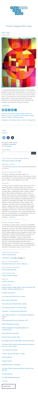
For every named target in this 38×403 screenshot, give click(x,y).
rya (7, 115)
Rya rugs (5, 32)
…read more (5, 105)
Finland (13, 113)
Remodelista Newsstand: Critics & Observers (14, 264)
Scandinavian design (28, 115)
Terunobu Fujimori (7, 361)
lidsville (15, 142)
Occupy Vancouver (7, 374)
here (13, 228)
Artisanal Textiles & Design (9, 275)
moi (6, 133)
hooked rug (28, 113)
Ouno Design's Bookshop (9, 269)
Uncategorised (31, 120)
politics (19, 120)
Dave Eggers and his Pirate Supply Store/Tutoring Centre (18, 340)
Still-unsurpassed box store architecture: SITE (15, 320)
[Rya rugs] (19, 62)
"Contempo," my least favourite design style (14, 311)
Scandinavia (17, 115)
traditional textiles (18, 117)
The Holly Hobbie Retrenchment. (11, 377)
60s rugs (7, 113)
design (14, 120)
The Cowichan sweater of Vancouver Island (14, 307)
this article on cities (15, 166)
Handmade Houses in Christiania (11, 364)
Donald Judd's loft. (7, 357)
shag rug (4, 117)
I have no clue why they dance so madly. (13, 353)
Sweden (9, 117)
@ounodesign (12, 144)
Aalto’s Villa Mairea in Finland (10, 324)
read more (12, 217)
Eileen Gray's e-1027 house (9, 300)
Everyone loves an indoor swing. (11, 337)
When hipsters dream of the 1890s (11, 161)
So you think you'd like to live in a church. (14, 296)
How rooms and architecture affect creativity (14, 304)
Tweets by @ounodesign (9, 254)
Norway (3, 115)
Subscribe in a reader (8, 258)
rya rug (11, 115)
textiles (24, 120)
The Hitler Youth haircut (8, 293)
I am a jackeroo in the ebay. (10, 350)
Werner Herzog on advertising (10, 333)
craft (9, 120)
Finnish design (20, 113)
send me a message (7, 281)
